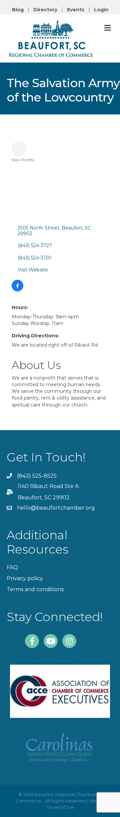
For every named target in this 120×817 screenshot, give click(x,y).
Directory (45, 9)
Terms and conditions (35, 589)
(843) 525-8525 (37, 476)
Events (75, 9)
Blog (18, 9)
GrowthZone (60, 807)
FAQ (12, 567)
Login (101, 9)
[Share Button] (19, 148)
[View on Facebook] (17, 290)
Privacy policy (25, 578)
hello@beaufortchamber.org (56, 508)
